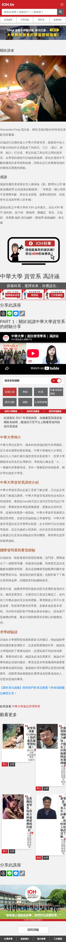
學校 (25, 391)
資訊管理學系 (31, 756)
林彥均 (31, 760)
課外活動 (10, 402)
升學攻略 (25, 20)
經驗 (25, 402)
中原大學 (29, 834)
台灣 (12, 764)
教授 (39, 857)
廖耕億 (63, 852)
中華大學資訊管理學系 (26, 706)
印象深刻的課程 (56, 392)
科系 (40, 391)
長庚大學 (63, 841)
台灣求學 (8, 939)
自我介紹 (10, 391)
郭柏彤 (63, 783)
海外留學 (41, 939)
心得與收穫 (41, 402)
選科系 (41, 20)
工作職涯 (58, 939)
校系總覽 (8, 20)
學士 (5, 764)
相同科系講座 (33, 411)
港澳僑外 (58, 20)
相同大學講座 (11, 411)
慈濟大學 (63, 767)
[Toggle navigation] (62, 4)
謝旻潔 (29, 846)
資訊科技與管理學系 (63, 775)
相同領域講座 (55, 411)
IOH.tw (8, 4)
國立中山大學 (31, 751)
